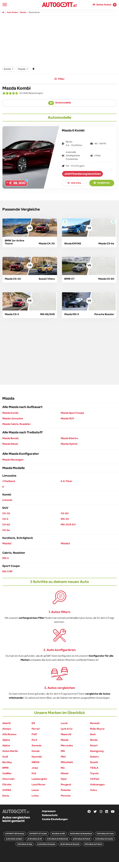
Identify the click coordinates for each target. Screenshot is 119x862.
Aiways (6, 728)
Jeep (35, 767)
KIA (34, 773)
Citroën (6, 784)
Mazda (64, 740)
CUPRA (6, 790)
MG (63, 751)
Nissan (65, 773)
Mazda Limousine (12, 418)
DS (33, 723)
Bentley (7, 762)
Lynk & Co (67, 728)
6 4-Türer (66, 481)
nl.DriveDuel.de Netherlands (57, 839)
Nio (63, 767)
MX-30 (65, 519)
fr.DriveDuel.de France (105, 834)
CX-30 (6, 513)
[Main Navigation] (4, 4)
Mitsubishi (67, 762)
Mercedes (67, 745)
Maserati (66, 734)
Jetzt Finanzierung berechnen (82, 173)
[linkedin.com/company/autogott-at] (106, 811)
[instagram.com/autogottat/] (101, 811)
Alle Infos (76, 182)
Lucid (64, 723)
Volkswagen (97, 784)
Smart (93, 745)
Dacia (5, 795)
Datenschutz (49, 815)
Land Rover (39, 784)
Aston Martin (10, 751)
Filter (61, 79)
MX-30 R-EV (68, 524)
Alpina (6, 740)
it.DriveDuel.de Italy (24, 844)
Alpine (6, 745)
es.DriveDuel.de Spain (14, 839)
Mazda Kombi (10, 413)
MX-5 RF (7, 571)
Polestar (66, 790)
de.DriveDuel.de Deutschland (81, 834)
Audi (5, 756)
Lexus (35, 790)
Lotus (35, 795)
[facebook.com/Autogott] (89, 811)
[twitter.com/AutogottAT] (95, 811)
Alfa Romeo (9, 734)
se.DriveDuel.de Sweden (46, 844)
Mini (63, 756)
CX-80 (64, 513)
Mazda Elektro (69, 438)
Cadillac (7, 773)
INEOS (35, 762)
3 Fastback (8, 481)
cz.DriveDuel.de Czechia (104, 839)
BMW (5, 767)
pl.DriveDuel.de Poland (81, 839)
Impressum (49, 811)
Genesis (36, 745)
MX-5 (5, 558)
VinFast (94, 779)
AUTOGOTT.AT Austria (38, 834)
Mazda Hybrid (69, 443)
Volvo (93, 790)
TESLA (94, 767)
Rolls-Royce (97, 728)
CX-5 (5, 519)
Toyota (94, 773)
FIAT (34, 734)
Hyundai (37, 756)
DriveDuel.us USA (58, 834)
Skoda (93, 740)
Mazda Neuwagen (13, 459)
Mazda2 (7, 543)
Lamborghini (39, 779)
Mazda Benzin (10, 438)
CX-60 (6, 524)
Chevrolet (8, 779)
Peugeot (66, 784)
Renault (94, 723)
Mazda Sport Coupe (72, 413)
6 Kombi (7, 500)
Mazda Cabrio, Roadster (16, 424)
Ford (34, 740)
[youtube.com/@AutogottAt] (113, 811)
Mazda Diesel (10, 443)
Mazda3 (65, 543)
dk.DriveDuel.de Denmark (69, 844)
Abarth (6, 723)
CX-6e (6, 530)
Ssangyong (97, 751)
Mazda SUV (67, 418)
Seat (93, 734)
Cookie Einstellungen (55, 819)
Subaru (94, 756)
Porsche (66, 795)
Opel (63, 779)
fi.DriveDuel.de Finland (93, 844)
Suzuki (94, 762)
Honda (36, 751)
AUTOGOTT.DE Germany (14, 834)
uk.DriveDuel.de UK (34, 839)
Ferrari (36, 728)
